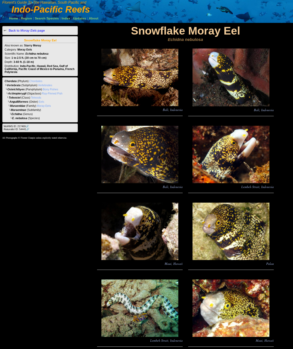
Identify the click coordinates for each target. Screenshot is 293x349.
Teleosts (36, 97)
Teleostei (15, 97)
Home (13, 18)
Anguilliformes (18, 101)
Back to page (26, 30)
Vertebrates (45, 85)
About (93, 18)
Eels (41, 101)
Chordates (35, 81)
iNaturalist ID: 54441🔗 (16, 129)
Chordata (11, 81)
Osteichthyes (16, 89)
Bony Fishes (50, 89)
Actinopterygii (17, 93)
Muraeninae (18, 110)
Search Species (47, 18)
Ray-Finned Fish (52, 93)
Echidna (16, 114)
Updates (79, 18)
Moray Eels (44, 105)
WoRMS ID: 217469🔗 (16, 126)
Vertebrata (14, 85)
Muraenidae (17, 105)
